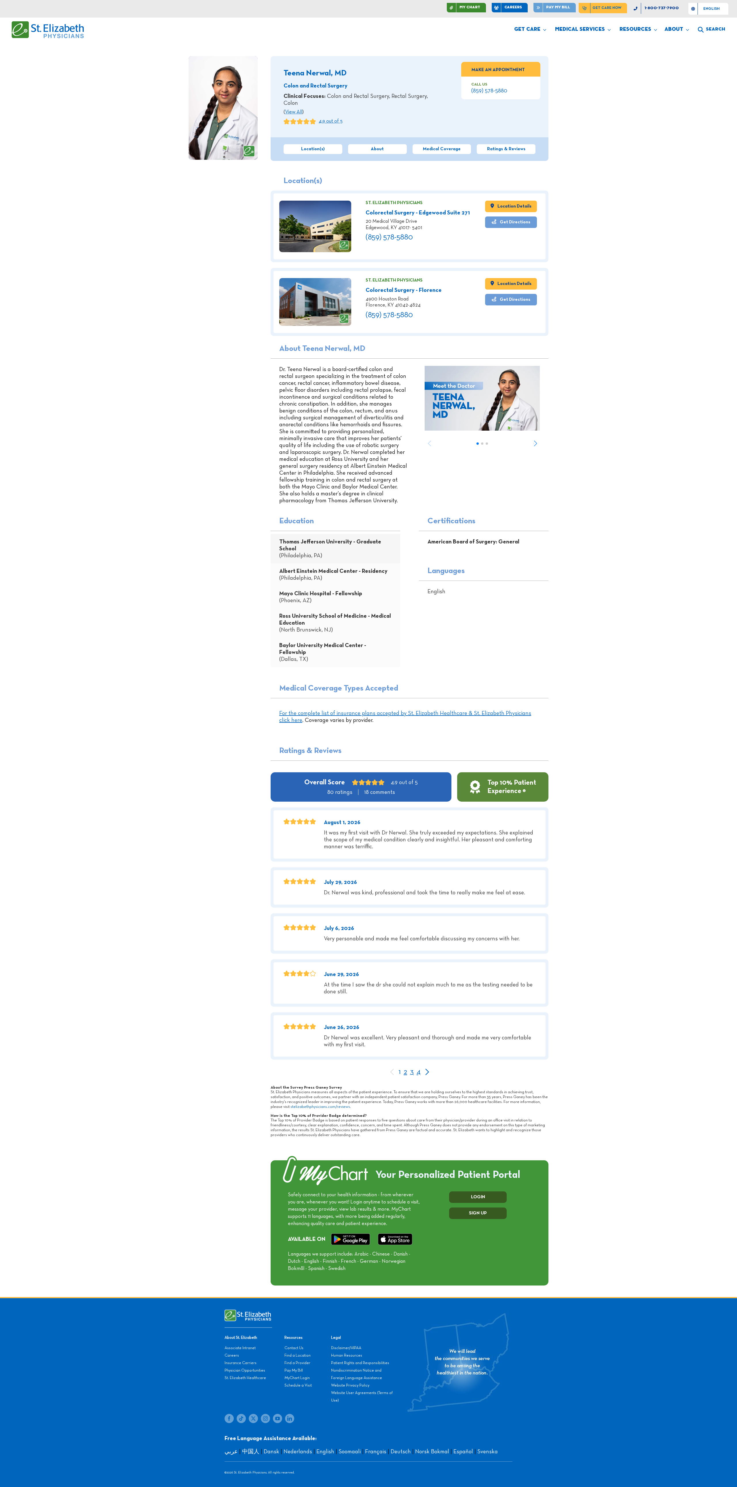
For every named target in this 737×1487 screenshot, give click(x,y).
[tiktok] (241, 1418)
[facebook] (229, 1418)
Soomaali (350, 1451)
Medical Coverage (442, 149)
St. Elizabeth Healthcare (245, 1378)
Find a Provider (297, 1363)
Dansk (271, 1451)
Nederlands (298, 1451)
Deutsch (401, 1451)
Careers (232, 1355)
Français (375, 1451)
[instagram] (265, 1418)
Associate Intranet (240, 1348)
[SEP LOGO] (48, 24)
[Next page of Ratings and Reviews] (427, 1072)
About (377, 149)
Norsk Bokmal (432, 1451)
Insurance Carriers (241, 1363)
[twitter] (253, 1418)
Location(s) (313, 149)
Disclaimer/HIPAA (346, 1348)
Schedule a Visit (298, 1385)
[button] (535, 443)
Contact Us (293, 1348)
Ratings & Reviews (506, 149)
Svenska (487, 1451)
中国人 (250, 1451)
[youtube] (277, 1418)
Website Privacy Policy (350, 1385)
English (325, 1451)
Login (478, 1197)
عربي (231, 1451)
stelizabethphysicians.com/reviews (320, 1107)
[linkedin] (289, 1418)
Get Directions (514, 222)
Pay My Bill (293, 1370)
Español (463, 1451)
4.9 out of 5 (331, 121)
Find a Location (297, 1355)
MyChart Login (297, 1378)
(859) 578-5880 (489, 91)
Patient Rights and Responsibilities (360, 1363)
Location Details (514, 206)
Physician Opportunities (245, 1370)
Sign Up (478, 1213)
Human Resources (346, 1355)
